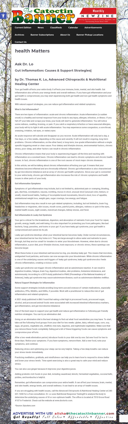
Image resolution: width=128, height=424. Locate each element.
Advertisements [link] (93, 27)
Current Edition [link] (23, 27)
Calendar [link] (73, 27)
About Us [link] (65, 35)
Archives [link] (19, 35)
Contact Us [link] (20, 42)
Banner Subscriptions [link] (42, 35)
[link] (3, 15)
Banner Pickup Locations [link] (89, 35)
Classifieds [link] (56, 27)
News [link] (41, 27)
